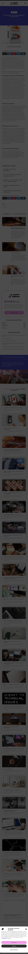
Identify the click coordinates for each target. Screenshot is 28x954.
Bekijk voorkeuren (14, 949)
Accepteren (14, 942)
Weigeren (14, 946)
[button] (26, 929)
